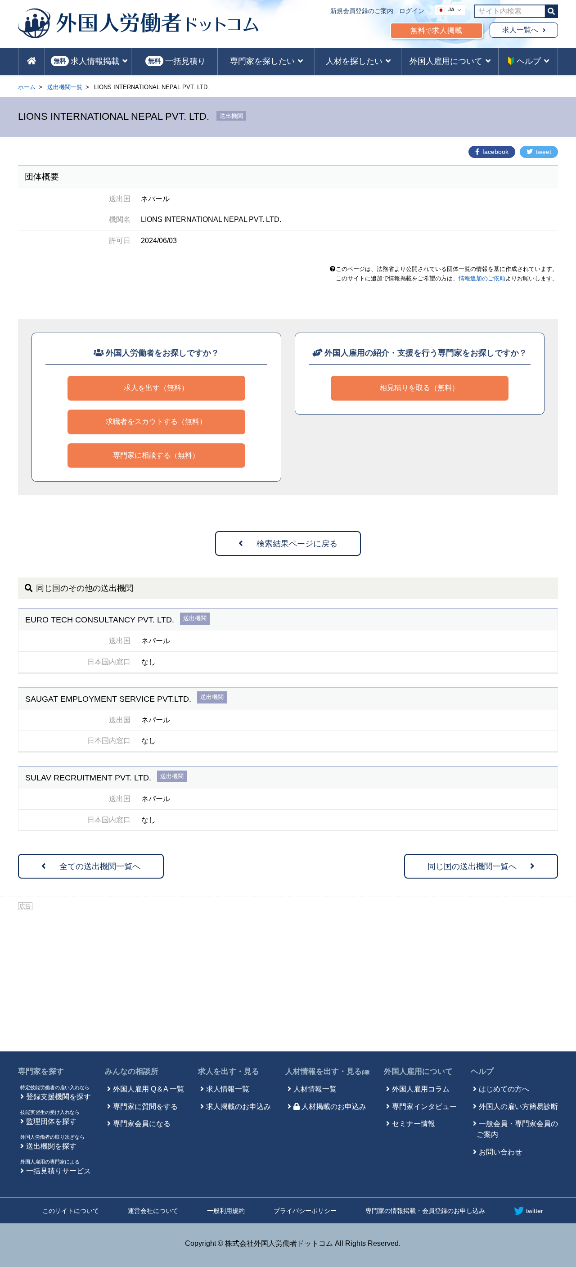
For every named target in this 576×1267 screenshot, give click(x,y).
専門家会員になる (142, 1123)
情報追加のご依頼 (482, 278)
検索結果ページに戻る (297, 543)
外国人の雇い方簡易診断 (518, 1106)
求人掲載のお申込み (238, 1106)
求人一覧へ (520, 30)
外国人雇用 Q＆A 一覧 (148, 1089)
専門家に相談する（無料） (156, 455)
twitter (534, 1210)
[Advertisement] (288, 979)
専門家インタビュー (424, 1106)
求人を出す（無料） (156, 388)
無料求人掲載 (436, 30)
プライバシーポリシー (305, 1210)
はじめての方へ (504, 1089)
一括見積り (177, 61)
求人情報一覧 (227, 1089)
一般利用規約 (226, 1210)
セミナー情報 (413, 1123)
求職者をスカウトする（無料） (156, 421)
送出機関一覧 (64, 87)
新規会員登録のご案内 (361, 10)
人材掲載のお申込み (334, 1106)
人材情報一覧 (315, 1089)
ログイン (411, 10)
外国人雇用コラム (421, 1089)
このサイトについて (70, 1210)
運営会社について (153, 1210)
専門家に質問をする (145, 1106)
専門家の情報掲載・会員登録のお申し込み (425, 1210)
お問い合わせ (500, 1152)
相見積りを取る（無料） (419, 388)
